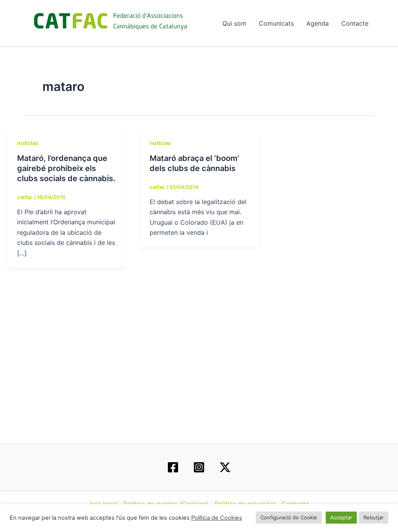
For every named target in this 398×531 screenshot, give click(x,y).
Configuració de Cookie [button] (288, 517)
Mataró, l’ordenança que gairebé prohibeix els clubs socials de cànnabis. (66, 168)
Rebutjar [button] (373, 517)
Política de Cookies (216, 517)
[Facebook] (173, 467)
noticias (27, 143)
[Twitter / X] (225, 467)
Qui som (234, 23)
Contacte (354, 23)
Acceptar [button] (341, 517)
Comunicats (276, 23)
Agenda (317, 23)
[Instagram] (199, 467)
